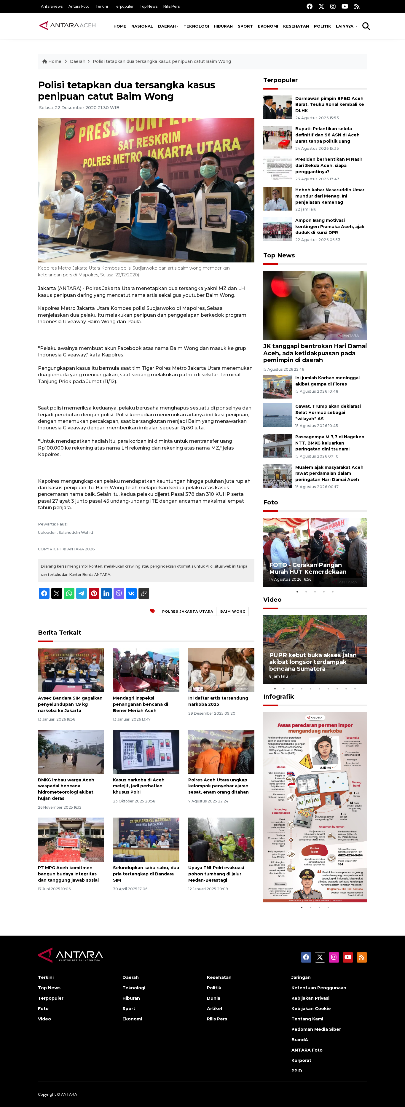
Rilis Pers (171, 6)
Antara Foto (79, 6)
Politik (322, 26)
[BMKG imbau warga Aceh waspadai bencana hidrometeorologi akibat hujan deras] (71, 751)
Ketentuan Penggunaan (318, 987)
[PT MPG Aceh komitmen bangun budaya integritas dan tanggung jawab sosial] (71, 839)
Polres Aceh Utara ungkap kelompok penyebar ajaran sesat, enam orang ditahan (218, 786)
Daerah (167, 26)
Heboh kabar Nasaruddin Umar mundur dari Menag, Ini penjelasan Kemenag (329, 196)
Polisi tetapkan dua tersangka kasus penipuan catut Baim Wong (162, 61)
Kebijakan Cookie (311, 1008)
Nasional (142, 26)
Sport (245, 26)
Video (272, 599)
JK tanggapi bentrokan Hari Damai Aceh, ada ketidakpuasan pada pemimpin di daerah (315, 353)
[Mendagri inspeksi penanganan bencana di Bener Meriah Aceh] (146, 670)
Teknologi (196, 26)
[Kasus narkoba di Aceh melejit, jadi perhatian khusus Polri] (146, 751)
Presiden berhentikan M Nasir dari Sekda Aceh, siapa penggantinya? (328, 165)
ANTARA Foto (307, 1050)
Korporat (301, 1060)
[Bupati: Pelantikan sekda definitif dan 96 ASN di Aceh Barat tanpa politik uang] (277, 137)
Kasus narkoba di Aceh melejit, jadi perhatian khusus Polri (139, 786)
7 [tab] (328, 689)
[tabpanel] (315, 552)
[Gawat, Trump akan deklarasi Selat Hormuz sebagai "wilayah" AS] (277, 415)
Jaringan (301, 977)
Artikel (214, 1008)
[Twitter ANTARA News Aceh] (321, 6)
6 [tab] (320, 689)
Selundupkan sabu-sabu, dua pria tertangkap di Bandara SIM (146, 874)
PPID (296, 1070)
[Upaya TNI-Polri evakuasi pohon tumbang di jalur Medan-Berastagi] (221, 839)
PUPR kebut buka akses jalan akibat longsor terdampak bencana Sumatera (313, 662)
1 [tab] (297, 592)
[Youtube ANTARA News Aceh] (345, 6)
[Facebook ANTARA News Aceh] (309, 6)
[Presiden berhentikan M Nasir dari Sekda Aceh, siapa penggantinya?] (277, 168)
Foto (270, 502)
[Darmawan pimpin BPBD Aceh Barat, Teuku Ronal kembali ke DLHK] (277, 107)
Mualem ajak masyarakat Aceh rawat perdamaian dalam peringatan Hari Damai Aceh (329, 473)
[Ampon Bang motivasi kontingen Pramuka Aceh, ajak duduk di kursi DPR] (277, 229)
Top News (148, 6)
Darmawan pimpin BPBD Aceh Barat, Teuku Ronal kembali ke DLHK (329, 105)
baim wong (232, 611)
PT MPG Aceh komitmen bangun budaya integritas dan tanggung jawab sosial (68, 874)
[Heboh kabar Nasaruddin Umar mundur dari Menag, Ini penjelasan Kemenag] (277, 198)
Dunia (213, 998)
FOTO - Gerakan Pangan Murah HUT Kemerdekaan (308, 568)
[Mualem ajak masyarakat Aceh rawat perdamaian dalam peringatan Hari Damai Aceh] (277, 476)
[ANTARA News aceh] (67, 25)
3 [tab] (315, 592)
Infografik (278, 696)
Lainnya (345, 26)
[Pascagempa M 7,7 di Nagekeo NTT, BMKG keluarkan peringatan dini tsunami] (277, 445)
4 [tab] (324, 592)
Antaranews (52, 6)
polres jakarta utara (187, 611)
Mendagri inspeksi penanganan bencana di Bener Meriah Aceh (140, 704)
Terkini (101, 6)
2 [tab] (306, 592)
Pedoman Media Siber (316, 1029)
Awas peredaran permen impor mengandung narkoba (311, 884)
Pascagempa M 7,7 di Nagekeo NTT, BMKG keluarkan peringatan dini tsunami (329, 443)
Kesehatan (296, 26)
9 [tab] (346, 689)
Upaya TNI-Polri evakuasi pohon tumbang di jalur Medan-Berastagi (216, 874)
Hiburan (223, 26)
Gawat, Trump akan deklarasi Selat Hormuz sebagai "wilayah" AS (328, 412)
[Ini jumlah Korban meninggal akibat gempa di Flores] (277, 386)
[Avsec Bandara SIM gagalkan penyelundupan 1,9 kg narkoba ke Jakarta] (71, 670)
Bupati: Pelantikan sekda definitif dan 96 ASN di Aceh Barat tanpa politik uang (327, 135)
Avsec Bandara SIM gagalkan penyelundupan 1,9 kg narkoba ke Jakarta (70, 704)
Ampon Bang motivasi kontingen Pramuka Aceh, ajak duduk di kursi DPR (329, 226)
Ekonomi (268, 26)
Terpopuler (124, 6)
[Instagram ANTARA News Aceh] (333, 6)
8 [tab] (337, 689)
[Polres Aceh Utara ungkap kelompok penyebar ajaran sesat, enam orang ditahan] (221, 751)
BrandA (299, 1039)
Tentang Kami (307, 1019)
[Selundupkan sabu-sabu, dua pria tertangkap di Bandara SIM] (146, 839)
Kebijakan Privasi (310, 998)
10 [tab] (355, 689)
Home (120, 26)
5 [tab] (333, 592)
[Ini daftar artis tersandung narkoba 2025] (221, 670)
